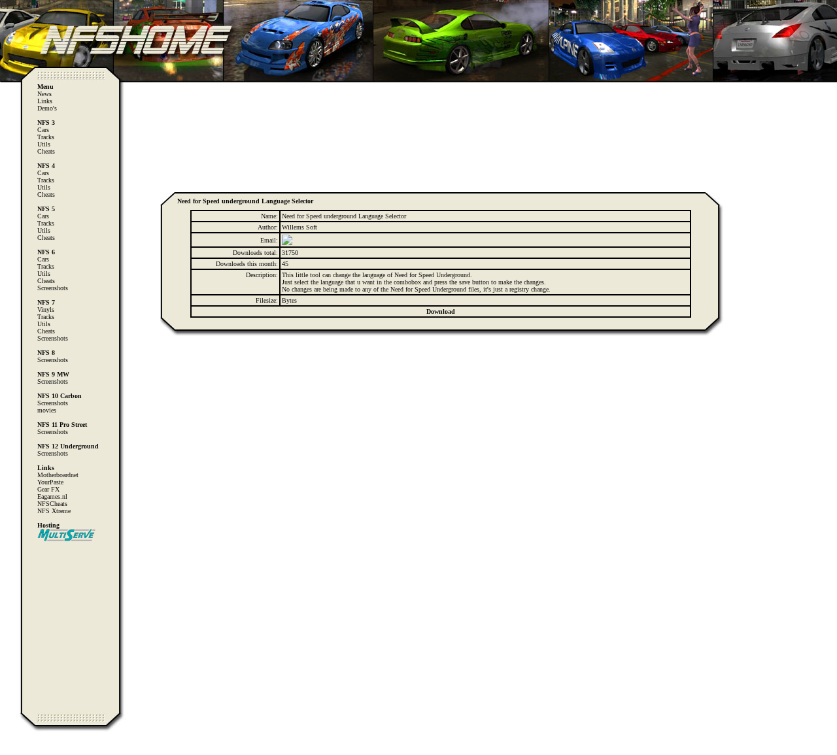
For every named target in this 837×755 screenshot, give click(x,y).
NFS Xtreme (54, 510)
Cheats (46, 151)
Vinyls (45, 309)
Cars (43, 129)
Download (440, 311)
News (44, 93)
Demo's (47, 108)
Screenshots (52, 288)
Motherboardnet (57, 474)
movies (46, 410)
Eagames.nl (52, 496)
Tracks (45, 137)
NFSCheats (52, 503)
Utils (43, 144)
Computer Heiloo (36, 748)
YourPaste (50, 482)
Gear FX (48, 489)
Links (44, 101)
